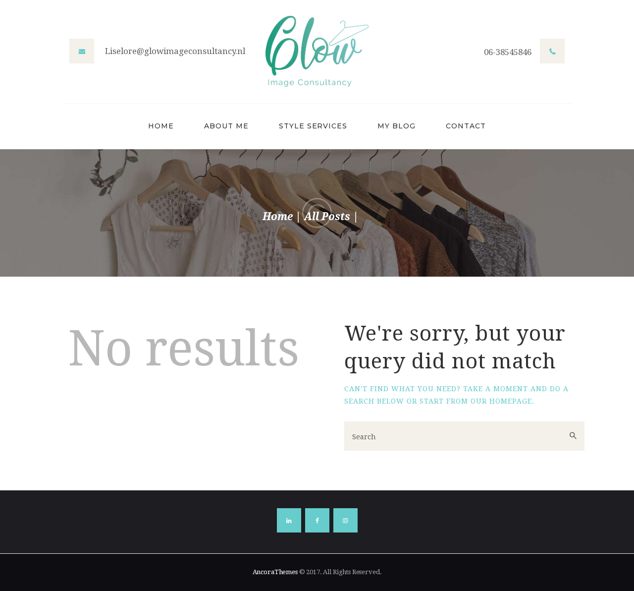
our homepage (501, 401)
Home (278, 216)
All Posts (327, 216)
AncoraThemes (275, 572)
